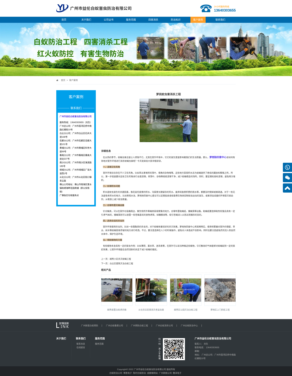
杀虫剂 (144, 226)
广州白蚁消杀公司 (164, 325)
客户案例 (198, 19)
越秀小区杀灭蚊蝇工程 (120, 259)
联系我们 (220, 19)
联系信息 (80, 344)
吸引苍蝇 (173, 215)
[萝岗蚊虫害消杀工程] (168, 140)
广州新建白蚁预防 (89, 325)
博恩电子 (127, 373)
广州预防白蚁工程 (139, 325)
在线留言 (80, 347)
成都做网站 (152, 373)
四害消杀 (153, 19)
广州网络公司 (165, 373)
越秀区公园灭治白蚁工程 (185, 309)
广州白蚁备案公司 (114, 325)
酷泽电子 (177, 373)
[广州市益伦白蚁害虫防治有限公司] (93, 15)
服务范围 (131, 19)
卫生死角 (129, 176)
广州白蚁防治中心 (189, 325)
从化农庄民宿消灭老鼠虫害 (151, 309)
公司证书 (108, 19)
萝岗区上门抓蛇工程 (220, 309)
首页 (63, 19)
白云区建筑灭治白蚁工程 (121, 263)
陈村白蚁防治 (139, 373)
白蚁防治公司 (115, 373)
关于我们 (86, 19)
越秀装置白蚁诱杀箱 (116, 309)
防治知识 (176, 19)
